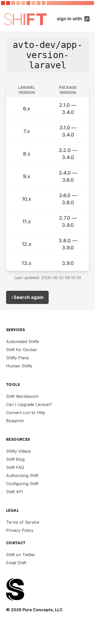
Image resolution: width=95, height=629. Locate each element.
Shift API (14, 491)
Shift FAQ (15, 467)
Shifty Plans (17, 357)
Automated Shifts (22, 341)
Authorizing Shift (22, 475)
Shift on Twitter (20, 554)
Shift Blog (15, 459)
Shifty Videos (18, 451)
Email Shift (16, 562)
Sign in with (74, 18)
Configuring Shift (22, 483)
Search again (28, 297)
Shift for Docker (21, 349)
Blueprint (15, 420)
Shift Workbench (22, 396)
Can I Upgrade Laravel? (29, 404)
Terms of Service (22, 522)
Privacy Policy (19, 530)
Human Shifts (19, 365)
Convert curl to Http (25, 412)
